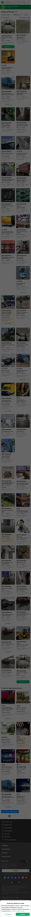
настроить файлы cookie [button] (17, 911)
